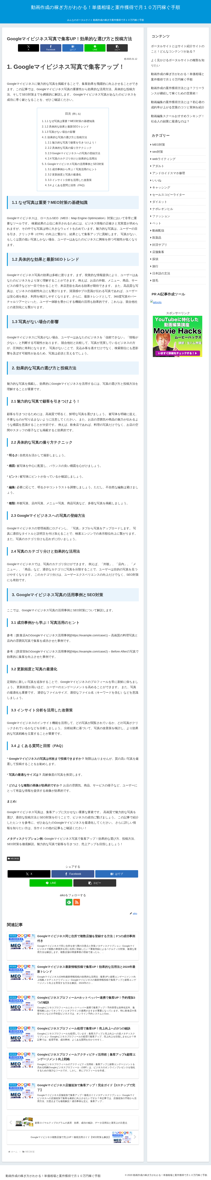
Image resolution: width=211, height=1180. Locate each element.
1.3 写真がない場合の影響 (60, 131)
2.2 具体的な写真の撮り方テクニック (70, 147)
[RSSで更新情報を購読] (76, 902)
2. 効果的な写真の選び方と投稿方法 (66, 137)
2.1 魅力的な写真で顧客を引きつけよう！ (72, 142)
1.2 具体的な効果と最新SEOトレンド (67, 126)
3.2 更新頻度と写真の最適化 (64, 174)
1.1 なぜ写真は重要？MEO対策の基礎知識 (69, 121)
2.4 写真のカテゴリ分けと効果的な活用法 (72, 158)
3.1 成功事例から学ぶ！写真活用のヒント (72, 169)
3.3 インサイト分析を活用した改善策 (70, 179)
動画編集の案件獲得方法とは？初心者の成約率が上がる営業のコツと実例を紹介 (177, 104)
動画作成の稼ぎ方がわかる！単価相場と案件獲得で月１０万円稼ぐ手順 (177, 76)
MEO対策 (15, 858)
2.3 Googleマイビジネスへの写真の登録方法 (74, 153)
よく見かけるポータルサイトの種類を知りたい (177, 63)
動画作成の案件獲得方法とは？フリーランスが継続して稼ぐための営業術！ (177, 90)
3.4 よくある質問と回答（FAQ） (67, 185)
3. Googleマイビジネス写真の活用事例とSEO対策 (74, 163)
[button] (117, 48)
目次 (68, 113)
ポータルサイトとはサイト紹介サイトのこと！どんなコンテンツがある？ (177, 49)
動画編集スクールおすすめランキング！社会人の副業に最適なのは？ (177, 118)
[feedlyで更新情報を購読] (69, 902)
